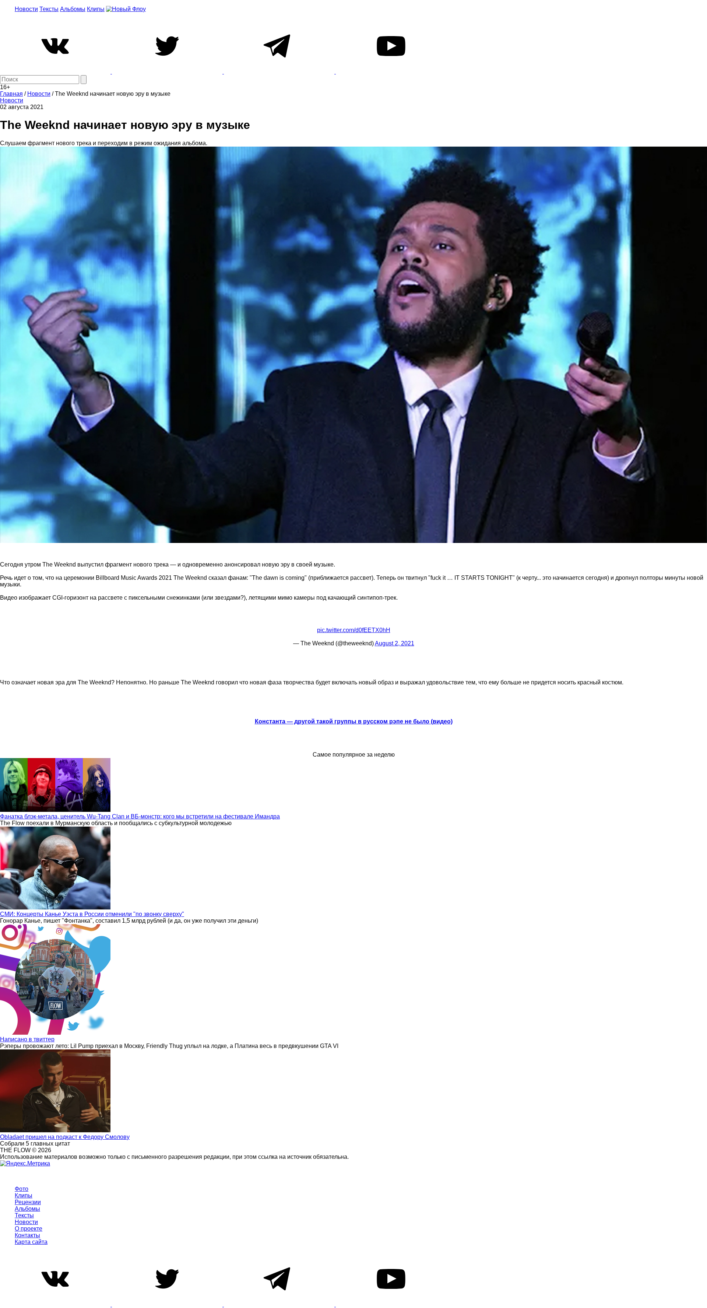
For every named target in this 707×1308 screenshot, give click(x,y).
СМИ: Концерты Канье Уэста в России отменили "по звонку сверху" (92, 914)
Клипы (96, 9)
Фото (21, 1189)
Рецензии (28, 1202)
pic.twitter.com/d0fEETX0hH (353, 630)
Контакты (27, 1235)
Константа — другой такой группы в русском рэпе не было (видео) (354, 721)
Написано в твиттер (27, 1039)
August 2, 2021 (394, 643)
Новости (26, 9)
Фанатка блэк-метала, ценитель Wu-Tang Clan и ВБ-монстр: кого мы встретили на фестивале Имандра (140, 816)
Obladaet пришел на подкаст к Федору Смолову (65, 1137)
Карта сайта (31, 1242)
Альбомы (72, 9)
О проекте (28, 1228)
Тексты (49, 9)
